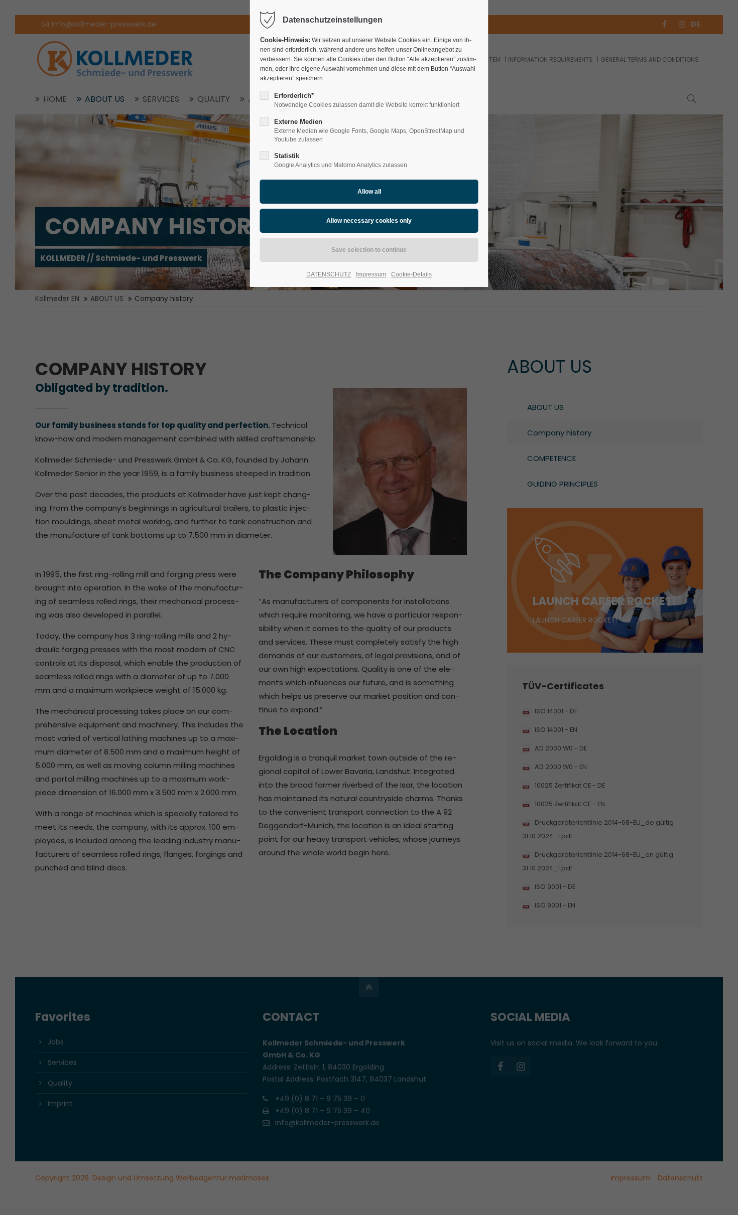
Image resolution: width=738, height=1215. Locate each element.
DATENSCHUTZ (328, 274)
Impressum (371, 274)
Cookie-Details (411, 274)
